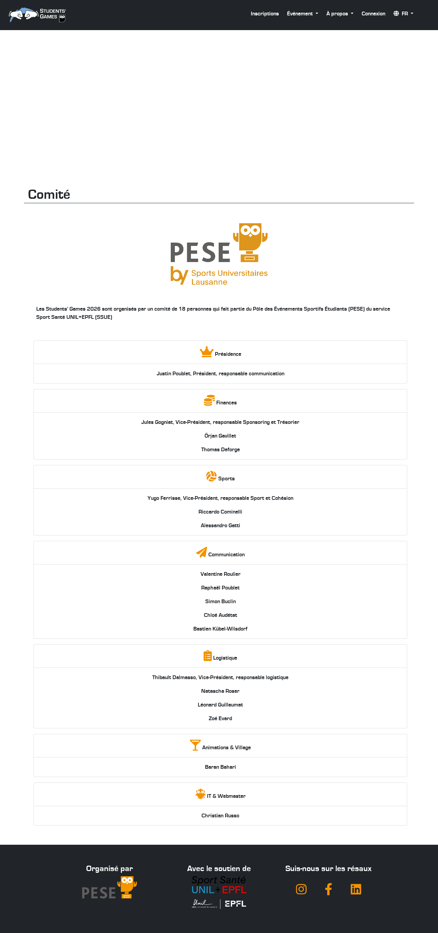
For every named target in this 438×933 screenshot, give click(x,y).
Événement (300, 14)
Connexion (373, 14)
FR (404, 14)
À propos (337, 14)
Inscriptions (265, 14)
